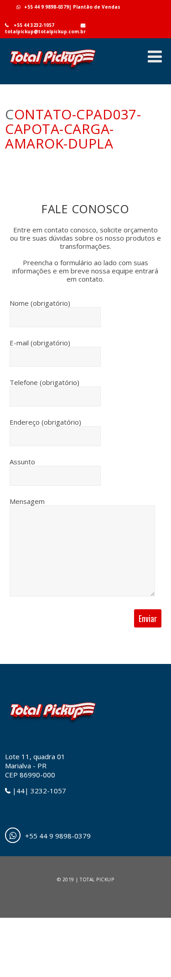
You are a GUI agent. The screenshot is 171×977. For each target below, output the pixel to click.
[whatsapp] (13, 835)
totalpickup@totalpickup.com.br (45, 31)
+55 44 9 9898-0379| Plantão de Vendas (72, 7)
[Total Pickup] (52, 70)
